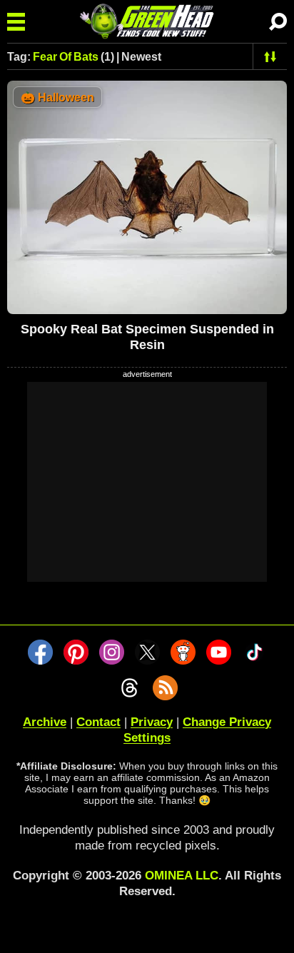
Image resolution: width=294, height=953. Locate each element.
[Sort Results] (270, 56)
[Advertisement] (147, 482)
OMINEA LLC (181, 875)
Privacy (152, 722)
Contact (98, 722)
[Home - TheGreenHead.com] (147, 21)
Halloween (57, 97)
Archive (44, 722)
